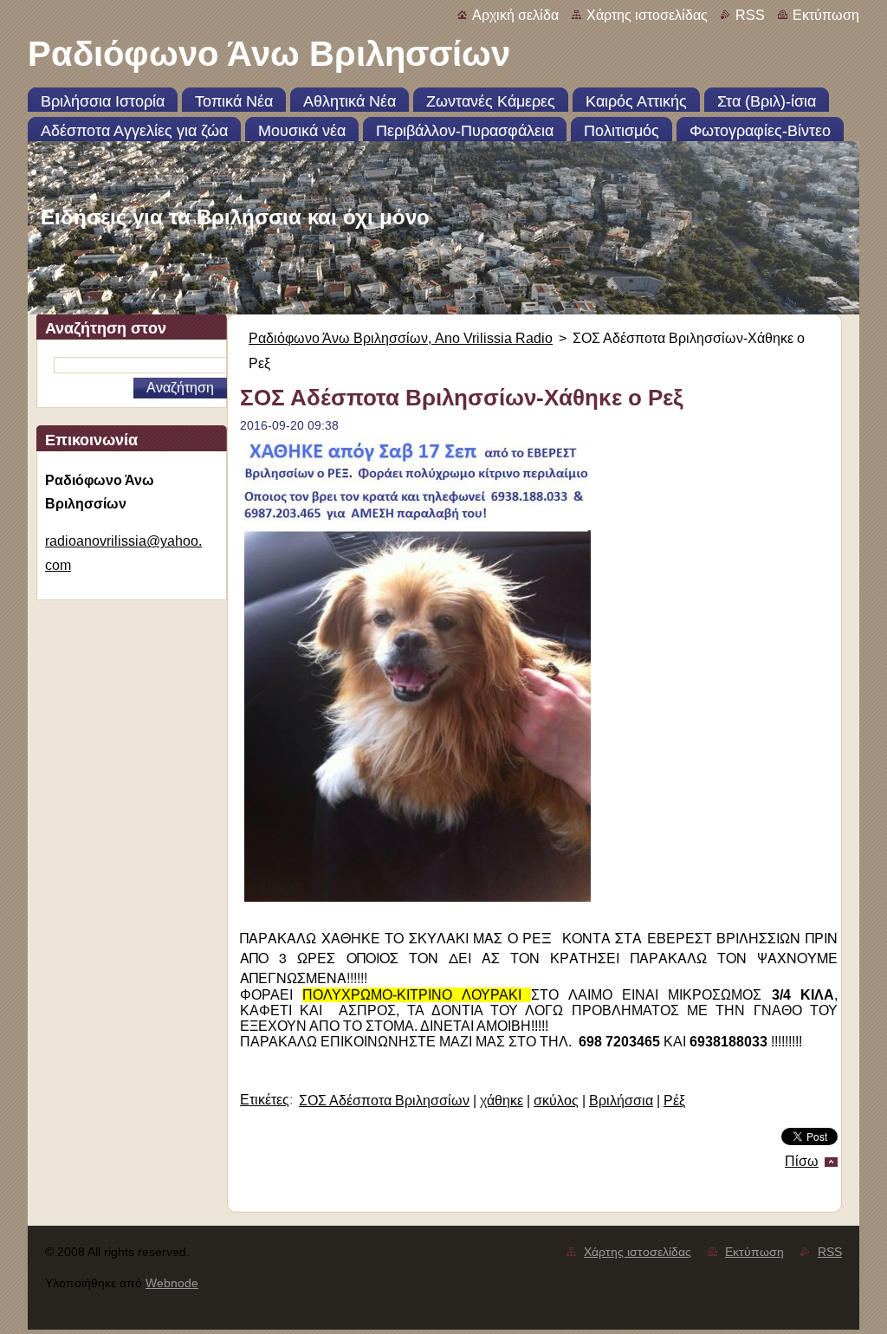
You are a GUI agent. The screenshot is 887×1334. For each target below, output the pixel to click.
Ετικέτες (264, 1099)
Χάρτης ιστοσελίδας (647, 15)
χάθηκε (501, 1100)
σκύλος (556, 1100)
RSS (750, 15)
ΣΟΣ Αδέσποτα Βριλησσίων (384, 1100)
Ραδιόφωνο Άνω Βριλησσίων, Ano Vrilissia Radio (401, 338)
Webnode (172, 1283)
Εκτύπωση (826, 15)
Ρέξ (674, 1100)
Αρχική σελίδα (515, 15)
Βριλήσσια (621, 1100)
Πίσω (802, 1161)
